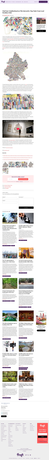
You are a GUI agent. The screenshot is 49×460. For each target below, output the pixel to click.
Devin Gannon (5, 293)
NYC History (2, 434)
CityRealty (27, 448)
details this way (5, 337)
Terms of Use (17, 181)
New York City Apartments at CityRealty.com (26, 449)
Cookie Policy (27, 458)
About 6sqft (31, 425)
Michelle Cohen (7, 15)
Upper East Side (10, 426)
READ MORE (4, 299)
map (3, 41)
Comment (21, 197)
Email (3, 200)
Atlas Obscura (22, 37)
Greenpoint (9, 443)
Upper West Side (10, 425)
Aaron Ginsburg (22, 229)
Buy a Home (24, 431)
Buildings (24, 430)
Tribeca (9, 434)
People (24, 425)
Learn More (3, 416)
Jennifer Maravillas (10, 39)
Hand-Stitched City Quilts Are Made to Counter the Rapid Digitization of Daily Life (17, 157)
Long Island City (10, 444)
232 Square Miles (12, 140)
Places (23, 426)
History (13, 245)
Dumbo (9, 438)
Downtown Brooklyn (10, 440)
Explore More (26, 1)
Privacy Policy (21, 181)
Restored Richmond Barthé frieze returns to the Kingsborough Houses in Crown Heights (26, 292)
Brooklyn (7, 188)
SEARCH (35, 1)
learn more (20, 397)
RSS (39, 458)
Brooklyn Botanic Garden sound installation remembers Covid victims (9, 385)
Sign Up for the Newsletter (43, 1)
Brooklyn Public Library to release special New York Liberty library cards (9, 355)
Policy (2, 438)
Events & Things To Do (8, 185)
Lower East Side (10, 435)
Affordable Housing (3, 439)
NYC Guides (13, 1)
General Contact (32, 430)
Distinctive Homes (8, 1)
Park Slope (9, 439)
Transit (2, 440)
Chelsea (9, 430)
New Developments (18, 1)
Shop (22, 1)
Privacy (24, 458)
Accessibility (31, 458)
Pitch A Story (31, 427)
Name (3, 197)
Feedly (36, 458)
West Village (9, 431)
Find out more (21, 238)
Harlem (9, 427)
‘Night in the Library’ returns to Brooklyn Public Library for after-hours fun (26, 385)
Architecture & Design (4, 435)
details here (4, 274)
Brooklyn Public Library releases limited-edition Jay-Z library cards (26, 227)
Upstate (16, 427)
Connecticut (17, 430)
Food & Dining (3, 431)
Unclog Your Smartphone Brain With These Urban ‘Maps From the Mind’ (16, 159)
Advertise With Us (32, 426)
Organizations (24, 427)
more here (20, 271)
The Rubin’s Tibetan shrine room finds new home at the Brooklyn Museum (26, 325)
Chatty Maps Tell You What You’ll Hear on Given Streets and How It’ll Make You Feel (17, 155)
